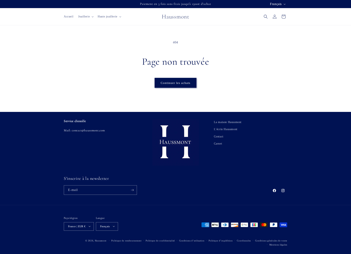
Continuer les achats (175, 83)
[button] (85, 16)
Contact (218, 136)
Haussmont (100, 240)
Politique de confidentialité (160, 240)
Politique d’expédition (221, 240)
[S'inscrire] (132, 190)
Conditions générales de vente (271, 240)
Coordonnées (244, 240)
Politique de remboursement (126, 240)
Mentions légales (278, 244)
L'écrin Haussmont (225, 129)
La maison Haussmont (228, 122)
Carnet (218, 143)
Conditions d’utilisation (192, 240)
